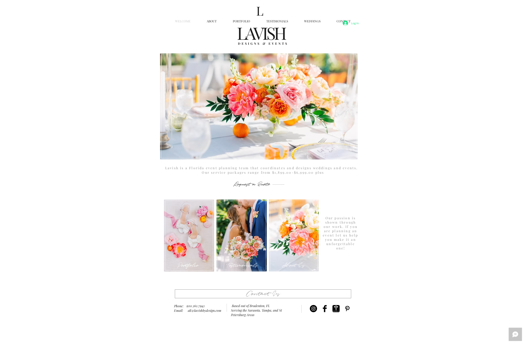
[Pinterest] (347, 308)
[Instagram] (313, 308)
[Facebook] (324, 308)
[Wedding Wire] (336, 308)
